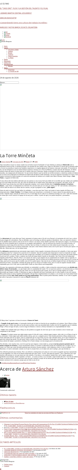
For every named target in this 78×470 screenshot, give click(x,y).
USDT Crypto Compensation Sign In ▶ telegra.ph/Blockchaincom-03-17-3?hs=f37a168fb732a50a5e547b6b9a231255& (38, 429)
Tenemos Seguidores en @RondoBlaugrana (14, 403)
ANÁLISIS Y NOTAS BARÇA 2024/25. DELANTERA (18, 27)
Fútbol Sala (7, 62)
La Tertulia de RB (13, 71)
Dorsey (18, 363)
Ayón (3, 363)
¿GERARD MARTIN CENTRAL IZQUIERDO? (16, 13)
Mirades (10, 66)
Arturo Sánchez (5, 162)
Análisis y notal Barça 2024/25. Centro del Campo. (18, 457)
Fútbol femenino (13, 56)
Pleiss (25, 363)
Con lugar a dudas (13, 49)
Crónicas (10, 54)
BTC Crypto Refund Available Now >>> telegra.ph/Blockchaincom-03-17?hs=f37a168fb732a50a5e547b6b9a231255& (38, 432)
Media (6, 68)
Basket (6, 59)
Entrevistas (11, 70)
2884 (36, 162)
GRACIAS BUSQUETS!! (8, 18)
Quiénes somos (8, 464)
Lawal (21, 363)
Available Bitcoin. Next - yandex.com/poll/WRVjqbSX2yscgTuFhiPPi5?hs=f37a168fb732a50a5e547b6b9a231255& (37, 435)
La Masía (10, 58)
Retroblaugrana (8, 64)
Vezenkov (33, 363)
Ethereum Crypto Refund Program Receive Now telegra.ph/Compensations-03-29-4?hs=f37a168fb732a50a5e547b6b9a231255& (41, 424)
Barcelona (7, 363)
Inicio (5, 46)
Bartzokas (13, 363)
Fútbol (6, 48)
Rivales (10, 53)
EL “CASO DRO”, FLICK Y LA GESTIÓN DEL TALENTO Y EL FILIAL (24, 8)
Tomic (28, 363)
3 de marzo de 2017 (18, 162)
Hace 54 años (9, 401)
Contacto (6, 466)
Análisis (10, 51)
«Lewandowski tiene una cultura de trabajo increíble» (23, 23)
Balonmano (7, 61)
